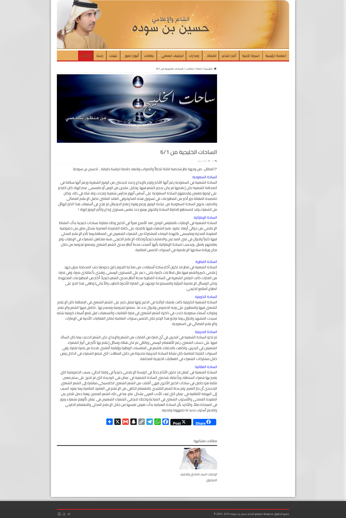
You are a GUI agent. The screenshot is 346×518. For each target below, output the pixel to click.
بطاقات (149, 55)
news (199, 68)
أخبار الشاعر (229, 55)
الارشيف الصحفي (172, 55)
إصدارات (194, 55)
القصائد (212, 55)
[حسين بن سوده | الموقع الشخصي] (173, 48)
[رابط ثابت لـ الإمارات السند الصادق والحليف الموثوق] (197, 468)
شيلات (113, 55)
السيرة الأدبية (251, 55)
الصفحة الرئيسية (276, 55)
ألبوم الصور (132, 55)
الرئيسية (208, 68)
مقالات (85, 55)
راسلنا (99, 55)
